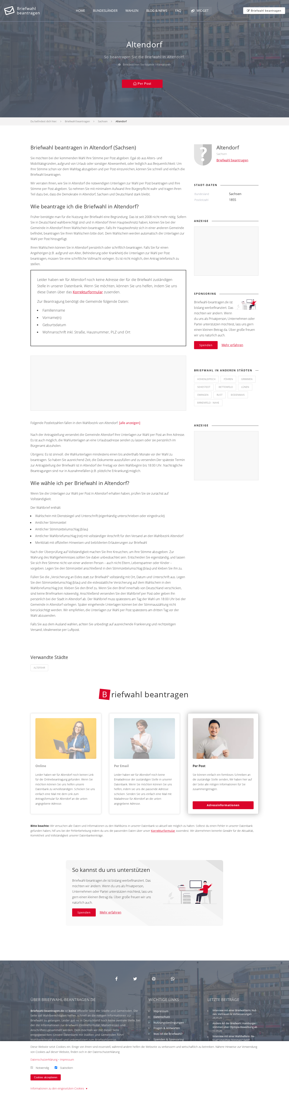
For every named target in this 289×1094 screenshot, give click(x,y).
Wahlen (131, 10)
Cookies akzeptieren (45, 1077)
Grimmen (246, 379)
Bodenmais (238, 395)
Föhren (228, 379)
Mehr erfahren (232, 345)
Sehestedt (203, 387)
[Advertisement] (108, 383)
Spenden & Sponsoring (169, 1039)
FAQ (178, 10)
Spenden (206, 345)
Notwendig (42, 1067)
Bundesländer (105, 10)
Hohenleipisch (206, 379)
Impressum (161, 1011)
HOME (80, 10)
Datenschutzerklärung (43, 1059)
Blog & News (156, 10)
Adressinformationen (223, 805)
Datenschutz (162, 1017)
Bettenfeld (226, 387)
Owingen (202, 395)
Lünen (245, 387)
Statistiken (66, 1067)
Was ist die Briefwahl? (168, 1034)
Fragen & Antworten (167, 1028)
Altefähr (39, 667)
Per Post (144, 83)
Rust (220, 395)
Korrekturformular (88, 292)
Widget (202, 10)
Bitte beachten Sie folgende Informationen (146, 64)
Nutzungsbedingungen (169, 1022)
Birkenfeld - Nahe (208, 402)
